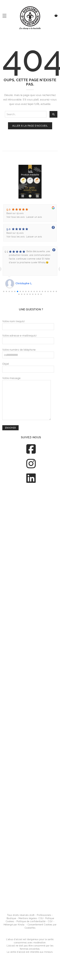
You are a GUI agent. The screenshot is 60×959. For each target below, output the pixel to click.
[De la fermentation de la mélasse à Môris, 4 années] (31, 809)
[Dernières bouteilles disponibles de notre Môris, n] (31, 540)
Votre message (11, 378)
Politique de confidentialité (31, 921)
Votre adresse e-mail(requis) (19, 335)
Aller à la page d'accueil (30, 125)
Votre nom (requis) (13, 321)
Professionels (44, 915)
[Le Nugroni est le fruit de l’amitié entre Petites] (31, 708)
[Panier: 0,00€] (56, 14)
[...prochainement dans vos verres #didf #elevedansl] (31, 876)
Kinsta (21, 924)
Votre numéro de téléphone (19, 349)
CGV (50, 921)
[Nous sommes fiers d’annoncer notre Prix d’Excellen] (31, 506)
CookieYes (30, 928)
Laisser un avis (34, 217)
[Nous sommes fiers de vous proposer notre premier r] (31, 775)
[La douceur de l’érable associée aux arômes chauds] (31, 573)
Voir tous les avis (15, 217)
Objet (5, 363)
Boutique (11, 918)
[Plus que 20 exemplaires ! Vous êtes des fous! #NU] (31, 674)
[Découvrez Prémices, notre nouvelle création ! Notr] (31, 607)
